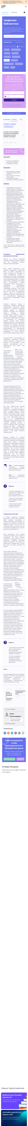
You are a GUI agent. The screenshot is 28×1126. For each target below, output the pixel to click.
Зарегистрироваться (9, 759)
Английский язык (16, 49)
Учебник (14, 119)
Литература (14, 60)
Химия (12, 67)
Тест (21, 119)
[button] (6, 96)
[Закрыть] (26, 1)
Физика (6, 67)
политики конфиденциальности (13, 105)
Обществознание (9, 63)
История (7, 60)
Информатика (16, 56)
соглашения (18, 104)
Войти (20, 759)
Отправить (14, 100)
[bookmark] (23, 135)
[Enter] (24, 12)
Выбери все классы (19, 42)
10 (21, 45)
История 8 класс (8, 126)
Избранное (14, 12)
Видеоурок (7, 119)
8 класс (13, 124)
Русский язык (19, 63)
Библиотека (5, 12)
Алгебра (7, 49)
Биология (7, 53)
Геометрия (7, 56)
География (15, 53)
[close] (24, 75)
